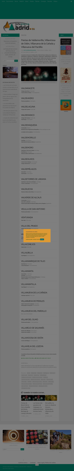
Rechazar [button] (34, 239)
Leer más (38, 239)
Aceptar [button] (42, 239)
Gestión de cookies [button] (29, 239)
